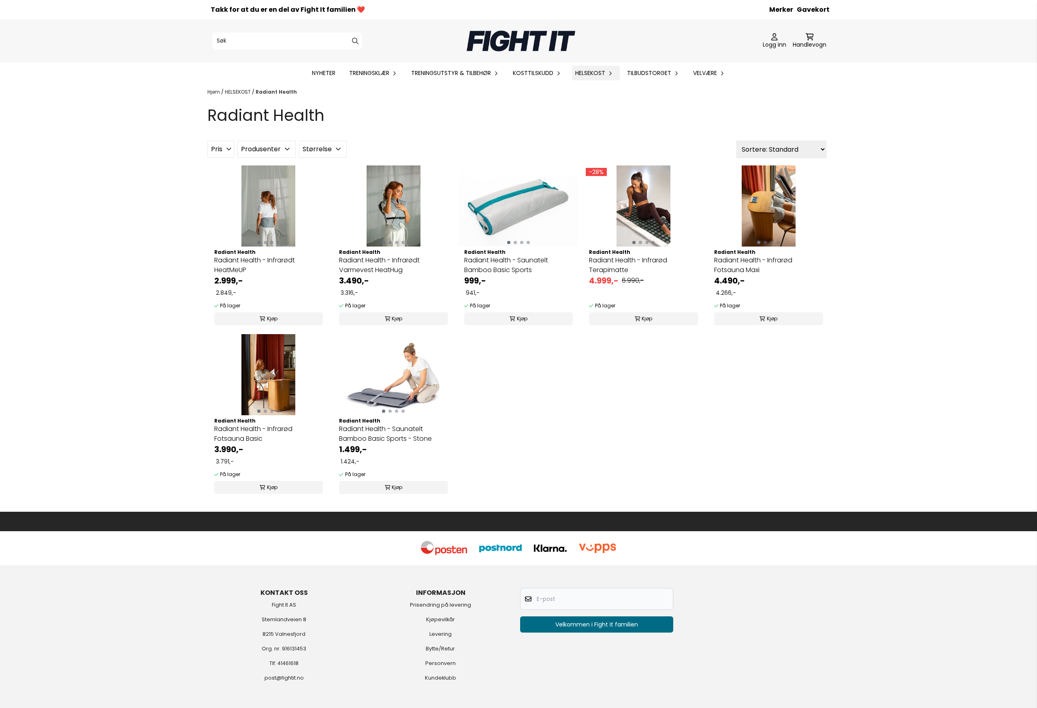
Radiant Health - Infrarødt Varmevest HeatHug (379, 265)
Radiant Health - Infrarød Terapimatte (628, 265)
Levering (440, 634)
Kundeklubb (440, 677)
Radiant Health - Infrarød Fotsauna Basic (253, 433)
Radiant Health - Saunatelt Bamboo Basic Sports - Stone (385, 433)
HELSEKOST (238, 91)
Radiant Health (276, 91)
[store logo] (521, 41)
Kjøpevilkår (440, 619)
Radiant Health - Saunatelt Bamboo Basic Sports (506, 265)
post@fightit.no (284, 677)
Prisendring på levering (440, 604)
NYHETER (323, 73)
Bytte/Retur (440, 648)
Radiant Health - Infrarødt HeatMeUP (254, 265)
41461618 (288, 663)
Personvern (440, 663)
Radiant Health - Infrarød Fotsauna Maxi (753, 265)
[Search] (355, 41)
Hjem (214, 91)
